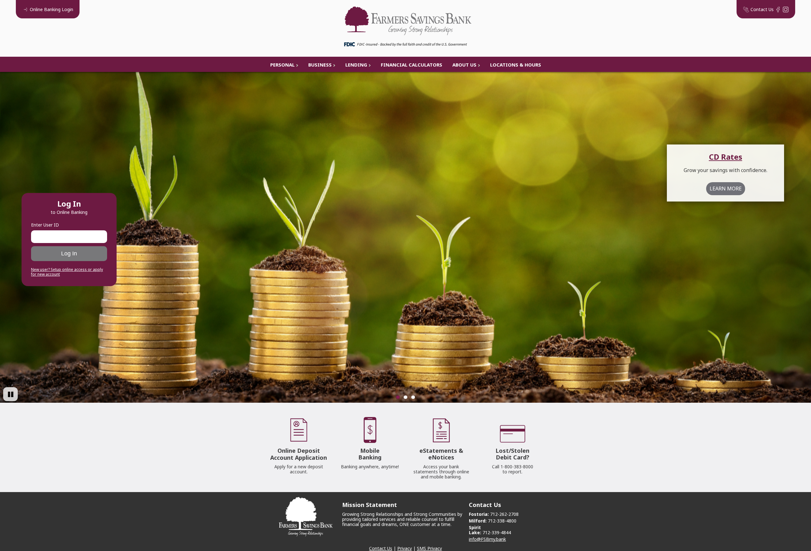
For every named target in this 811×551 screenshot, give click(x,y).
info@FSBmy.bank (487, 539)
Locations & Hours (515, 64)
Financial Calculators (411, 64)
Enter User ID (45, 225)
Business (320, 64)
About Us (464, 64)
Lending (356, 64)
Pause (10, 394)
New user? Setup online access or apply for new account (67, 272)
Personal (282, 64)
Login (51, 9)
